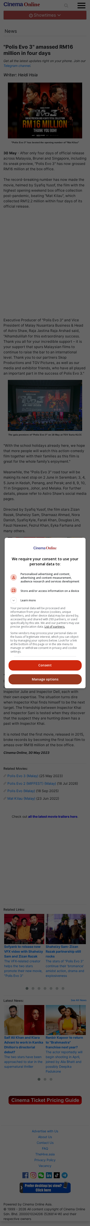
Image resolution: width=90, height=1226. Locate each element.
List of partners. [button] (55, 627)
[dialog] (45, 613)
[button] (45, 600)
